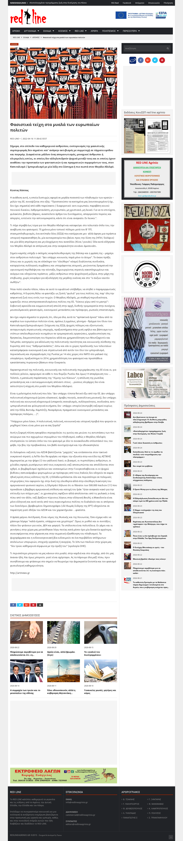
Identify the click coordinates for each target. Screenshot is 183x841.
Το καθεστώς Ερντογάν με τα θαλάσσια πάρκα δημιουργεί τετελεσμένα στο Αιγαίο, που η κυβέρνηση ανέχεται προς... (151, 584)
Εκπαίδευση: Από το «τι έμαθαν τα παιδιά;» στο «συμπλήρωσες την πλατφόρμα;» (148, 454)
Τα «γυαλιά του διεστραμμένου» (92, 653)
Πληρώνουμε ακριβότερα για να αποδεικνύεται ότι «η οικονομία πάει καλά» (149, 570)
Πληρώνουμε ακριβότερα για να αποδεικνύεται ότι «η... (26, 653)
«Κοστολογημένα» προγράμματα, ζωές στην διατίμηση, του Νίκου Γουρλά (149, 432)
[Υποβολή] (167, 48)
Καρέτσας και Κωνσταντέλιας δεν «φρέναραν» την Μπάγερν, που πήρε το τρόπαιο (150, 524)
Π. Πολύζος (155, 813)
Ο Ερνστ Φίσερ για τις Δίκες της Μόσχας (150, 489)
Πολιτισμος (109, 30)
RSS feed (115, 3)
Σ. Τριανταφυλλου (158, 817)
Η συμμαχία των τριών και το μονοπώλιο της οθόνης (25, 692)
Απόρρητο (139, 3)
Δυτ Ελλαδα (30, 30)
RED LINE (16, 37)
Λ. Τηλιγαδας (129, 813)
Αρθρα (94, 30)
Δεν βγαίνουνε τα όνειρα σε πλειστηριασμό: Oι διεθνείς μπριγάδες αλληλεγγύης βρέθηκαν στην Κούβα (150, 419)
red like (79, 30)
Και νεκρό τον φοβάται (143, 466)
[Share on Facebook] (13, 605)
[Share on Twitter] (20, 605)
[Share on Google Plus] (27, 605)
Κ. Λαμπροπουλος (158, 808)
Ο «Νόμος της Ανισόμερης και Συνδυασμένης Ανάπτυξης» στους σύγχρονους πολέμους (147, 477)
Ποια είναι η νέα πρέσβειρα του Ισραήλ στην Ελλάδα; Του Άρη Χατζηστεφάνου (150, 537)
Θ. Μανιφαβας (156, 804)
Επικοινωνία (154, 3)
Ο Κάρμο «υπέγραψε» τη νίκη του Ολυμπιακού (147, 511)
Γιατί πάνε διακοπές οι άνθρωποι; (147, 443)
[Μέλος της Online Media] (132, 59)
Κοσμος (63, 30)
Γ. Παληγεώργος (131, 804)
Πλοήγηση (168, 3)
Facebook (127, 3)
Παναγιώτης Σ (130, 817)
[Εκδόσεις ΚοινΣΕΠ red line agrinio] (147, 135)
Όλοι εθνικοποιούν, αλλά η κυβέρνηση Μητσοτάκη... (61, 692)
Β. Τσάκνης (129, 799)
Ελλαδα (47, 30)
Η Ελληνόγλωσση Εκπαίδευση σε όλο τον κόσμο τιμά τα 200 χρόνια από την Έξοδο (150, 499)
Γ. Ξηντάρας (155, 799)
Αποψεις (35, 37)
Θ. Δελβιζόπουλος (132, 808)
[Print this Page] (40, 605)
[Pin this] (33, 605)
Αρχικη (16, 30)
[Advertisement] (64, 178)
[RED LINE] (28, 16)
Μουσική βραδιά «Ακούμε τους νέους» (149, 559)
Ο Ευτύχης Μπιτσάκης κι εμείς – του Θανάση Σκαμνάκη (148, 548)
